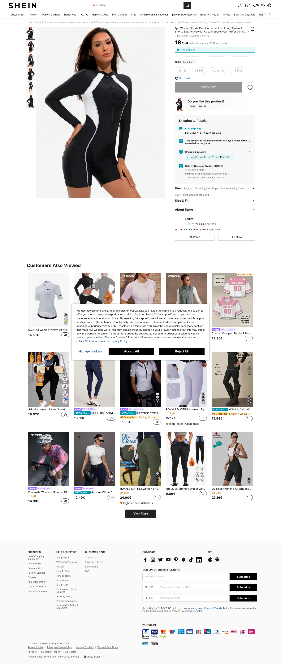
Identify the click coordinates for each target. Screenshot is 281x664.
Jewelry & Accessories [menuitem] (184, 14)
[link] (247, 5)
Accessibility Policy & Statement (67, 606)
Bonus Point (91, 566)
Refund (60, 566)
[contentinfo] (199, 634)
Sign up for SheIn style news (161, 569)
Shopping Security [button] (195, 152)
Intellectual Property (51, 652)
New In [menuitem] (33, 14)
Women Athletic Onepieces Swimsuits (139, 22)
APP (209, 552)
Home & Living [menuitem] (100, 14)
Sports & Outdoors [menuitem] (244, 14)
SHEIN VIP (62, 585)
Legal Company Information (36, 557)
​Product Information (66, 601)
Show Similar (197, 106)
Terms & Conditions (107, 647)
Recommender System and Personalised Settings (53, 656)
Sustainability (35, 568)
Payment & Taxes (94, 562)
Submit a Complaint (38, 591)
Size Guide (62, 580)
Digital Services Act (38, 586)
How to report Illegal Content (66, 590)
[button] (263, 5)
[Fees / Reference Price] (190, 43)
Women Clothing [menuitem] (50, 14)
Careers (32, 577)
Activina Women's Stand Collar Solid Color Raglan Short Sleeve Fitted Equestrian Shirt (95, 492)
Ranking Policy (64, 596)
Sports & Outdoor (43, 22)
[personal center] (240, 5)
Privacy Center (35, 647)
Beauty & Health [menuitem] (209, 14)
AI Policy (32, 652)
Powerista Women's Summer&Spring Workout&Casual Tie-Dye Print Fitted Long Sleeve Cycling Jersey (48, 492)
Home (29, 22)
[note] (183, 424)
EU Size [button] (187, 61)
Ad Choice (70, 652)
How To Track (63, 576)
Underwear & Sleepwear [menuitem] (154, 14)
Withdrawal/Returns (66, 562)
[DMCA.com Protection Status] (154, 643)
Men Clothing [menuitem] (120, 14)
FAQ (87, 571)
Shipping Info (63, 557)
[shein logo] (22, 5)
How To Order (63, 571)
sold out (208, 87)
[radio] (182, 70)
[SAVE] (250, 87)
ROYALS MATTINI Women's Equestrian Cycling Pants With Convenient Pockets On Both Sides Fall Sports (186, 409)
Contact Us (91, 557)
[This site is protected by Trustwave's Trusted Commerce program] (145, 643)
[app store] (210, 561)
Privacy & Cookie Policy (216, 608)
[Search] (187, 5)
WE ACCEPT (149, 625)
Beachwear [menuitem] (70, 14)
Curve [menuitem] (84, 14)
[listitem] (49, 309)
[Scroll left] (265, 14)
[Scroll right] (270, 14)
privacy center (194, 611)
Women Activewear (65, 22)
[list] (173, 560)
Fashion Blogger (36, 572)
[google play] (217, 561)
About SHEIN (34, 563)
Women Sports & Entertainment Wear (97, 22)
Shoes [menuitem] (226, 14)
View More (140, 513)
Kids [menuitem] (133, 14)
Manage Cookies (84, 647)
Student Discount (36, 582)
